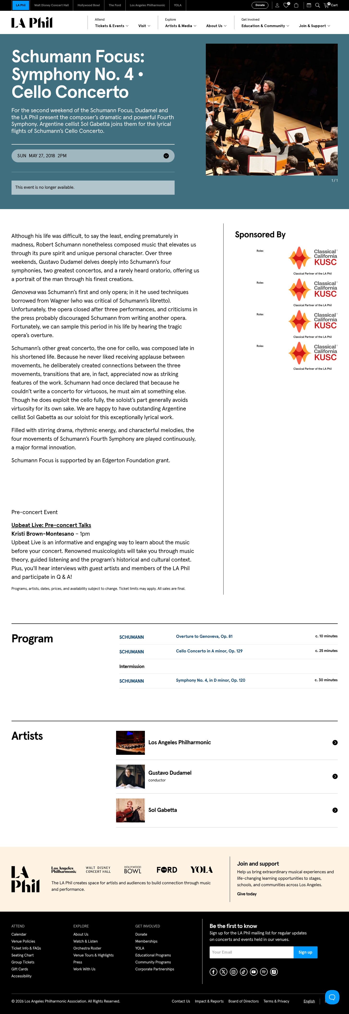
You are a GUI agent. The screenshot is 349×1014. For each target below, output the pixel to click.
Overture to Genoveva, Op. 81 (204, 636)
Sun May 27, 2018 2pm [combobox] (42, 155)
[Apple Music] (274, 972)
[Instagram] (233, 972)
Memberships (146, 942)
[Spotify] (264, 972)
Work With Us (84, 969)
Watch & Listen (85, 942)
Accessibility (22, 976)
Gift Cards (20, 969)
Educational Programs (153, 955)
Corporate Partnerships (154, 969)
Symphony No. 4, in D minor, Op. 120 (210, 680)
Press (77, 962)
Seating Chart (23, 955)
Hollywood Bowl (88, 5)
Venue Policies (23, 942)
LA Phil (20, 5)
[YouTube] (254, 972)
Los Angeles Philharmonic (147, 5)
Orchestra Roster (87, 948)
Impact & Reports (209, 1001)
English (309, 1001)
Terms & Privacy (276, 1001)
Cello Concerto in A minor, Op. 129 (209, 651)
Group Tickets (23, 962)
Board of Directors (243, 1001)
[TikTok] (244, 972)
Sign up (305, 952)
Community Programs (153, 962)
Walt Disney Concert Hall (51, 5)
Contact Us (181, 1001)
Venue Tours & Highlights (93, 955)
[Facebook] (213, 972)
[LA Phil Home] (32, 22)
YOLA (177, 5)
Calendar (19, 935)
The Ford (115, 5)
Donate (260, 5)
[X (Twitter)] (223, 972)
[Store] (297, 5)
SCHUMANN (131, 637)
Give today (247, 894)
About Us (81, 935)
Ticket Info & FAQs (26, 948)
